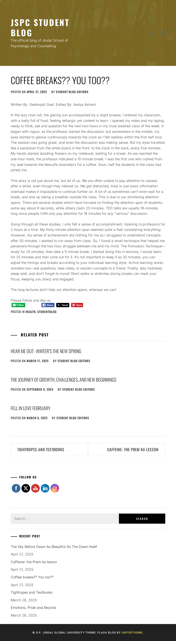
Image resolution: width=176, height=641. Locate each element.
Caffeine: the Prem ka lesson (133, 449)
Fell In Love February (30, 408)
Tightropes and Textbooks (40, 449)
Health (31, 311)
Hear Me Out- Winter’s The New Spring (46, 351)
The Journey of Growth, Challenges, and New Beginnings (64, 379)
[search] (163, 33)
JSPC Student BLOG (40, 27)
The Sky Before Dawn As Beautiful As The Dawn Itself (54, 546)
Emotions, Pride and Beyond (33, 607)
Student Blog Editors (72, 91)
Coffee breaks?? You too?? (32, 577)
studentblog (47, 311)
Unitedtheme (132, 632)
